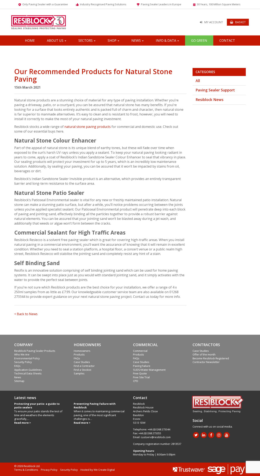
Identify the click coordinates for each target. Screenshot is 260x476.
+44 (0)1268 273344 (159, 429)
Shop (112, 40)
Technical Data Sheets (28, 373)
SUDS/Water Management (149, 370)
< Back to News (26, 314)
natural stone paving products (87, 126)
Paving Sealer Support (215, 90)
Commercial (140, 351)
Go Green (199, 40)
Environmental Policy (27, 358)
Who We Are (21, 354)
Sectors (85, 40)
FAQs (17, 366)
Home (30, 40)
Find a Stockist (82, 370)
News (136, 40)
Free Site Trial (141, 377)
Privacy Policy (49, 470)
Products (79, 354)
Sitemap (19, 381)
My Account (213, 22)
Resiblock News (209, 99)
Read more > (22, 422)
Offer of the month (204, 354)
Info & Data (166, 40)
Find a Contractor (84, 366)
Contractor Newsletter (206, 362)
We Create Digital (104, 470)
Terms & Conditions (26, 470)
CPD (135, 381)
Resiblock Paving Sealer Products (34, 351)
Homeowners (82, 351)
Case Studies (82, 362)
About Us (55, 40)
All (198, 80)
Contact (227, 40)
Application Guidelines (28, 370)
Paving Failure (141, 366)
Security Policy (23, 362)
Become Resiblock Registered (211, 358)
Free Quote (140, 373)
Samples (79, 373)
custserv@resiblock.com (156, 437)
